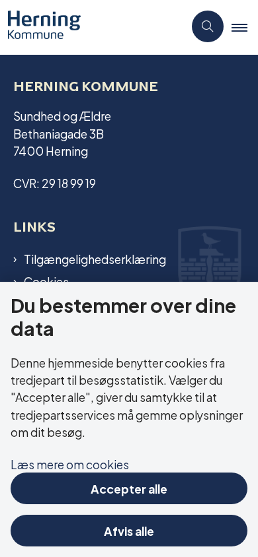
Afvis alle (129, 530)
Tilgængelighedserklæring (95, 258)
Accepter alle (129, 488)
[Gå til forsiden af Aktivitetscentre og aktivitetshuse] (92, 26)
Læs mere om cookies (70, 463)
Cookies (46, 281)
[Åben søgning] (208, 26)
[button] (245, 27)
